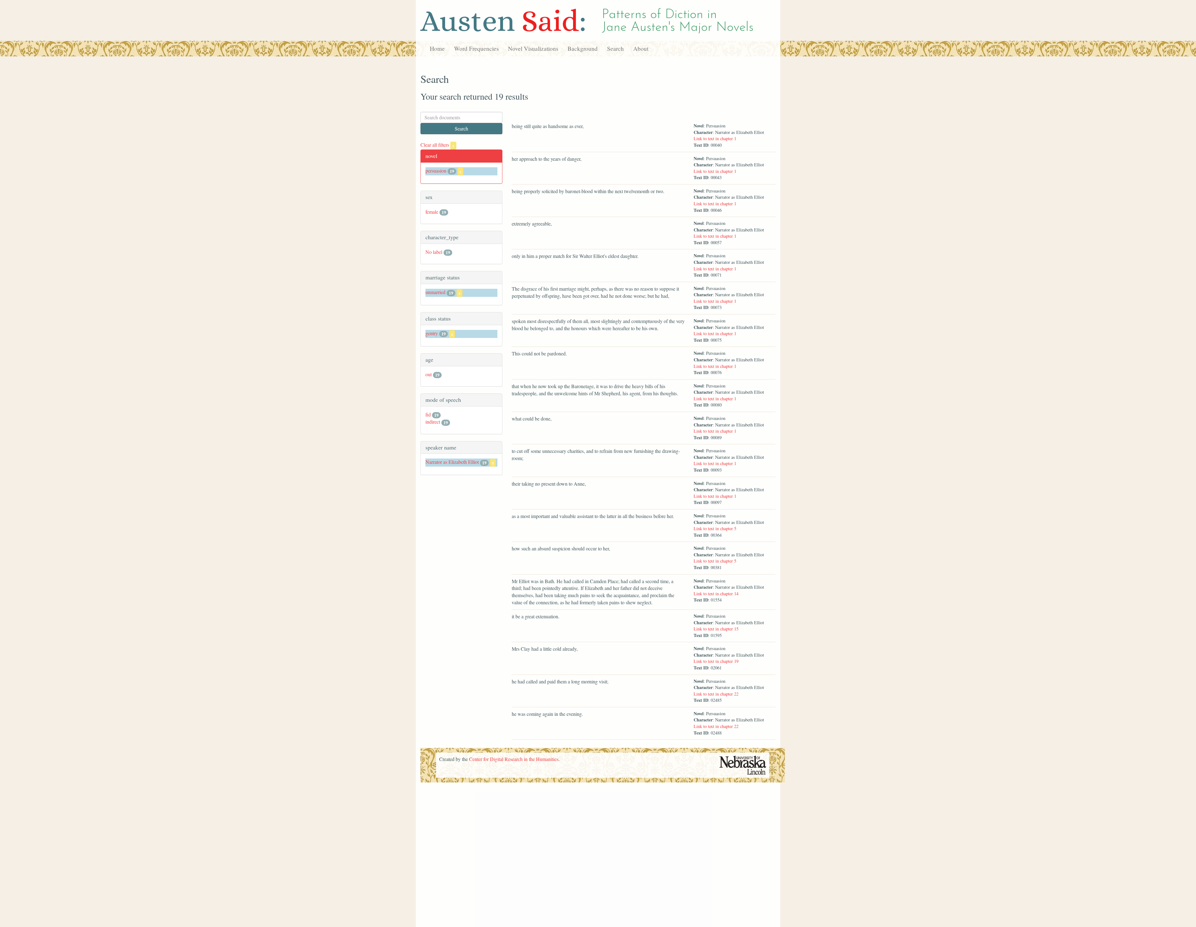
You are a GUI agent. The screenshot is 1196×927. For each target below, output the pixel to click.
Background (582, 48)
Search (615, 48)
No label (433, 252)
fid (428, 414)
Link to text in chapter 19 (716, 661)
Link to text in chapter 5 (715, 528)
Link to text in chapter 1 (715, 138)
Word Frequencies (476, 48)
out (428, 374)
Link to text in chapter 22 (716, 694)
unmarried (435, 292)
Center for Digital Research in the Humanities (513, 759)
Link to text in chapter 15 (716, 629)
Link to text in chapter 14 (716, 594)
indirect (432, 421)
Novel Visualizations (533, 48)
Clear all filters (437, 144)
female (431, 211)
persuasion (435, 170)
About (640, 48)
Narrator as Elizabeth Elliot (452, 462)
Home (437, 48)
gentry (431, 333)
